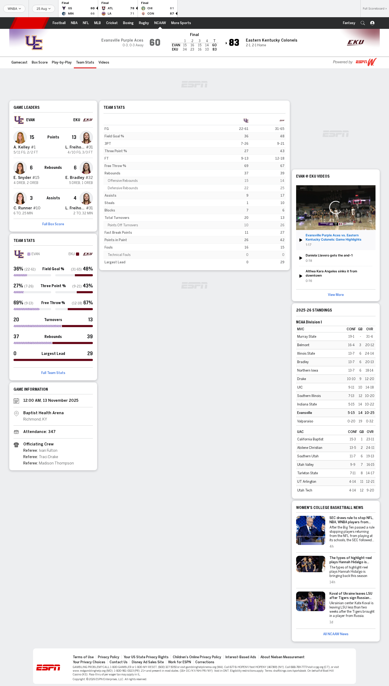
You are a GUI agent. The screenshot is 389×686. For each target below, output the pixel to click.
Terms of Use (83, 657)
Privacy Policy (108, 657)
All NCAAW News (336, 634)
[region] (194, 191)
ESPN (29, 23)
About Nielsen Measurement (282, 657)
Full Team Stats (53, 373)
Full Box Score (53, 224)
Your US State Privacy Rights (146, 657)
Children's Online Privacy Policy (197, 657)
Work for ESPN (179, 662)
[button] (363, 23)
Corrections (204, 662)
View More (336, 295)
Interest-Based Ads (240, 657)
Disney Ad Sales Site (148, 662)
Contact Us (119, 662)
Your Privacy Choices (89, 662)
